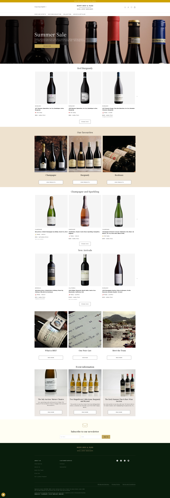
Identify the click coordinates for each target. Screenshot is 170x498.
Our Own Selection (54, 14)
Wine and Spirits (40, 14)
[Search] (125, 7)
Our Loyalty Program (41, 476)
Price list (37, 473)
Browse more (85, 121)
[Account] (128, 7)
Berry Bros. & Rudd (85, 6)
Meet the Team (39, 470)
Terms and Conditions (129, 484)
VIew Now (85, 357)
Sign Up (106, 436)
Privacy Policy (116, 484)
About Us (37, 467)
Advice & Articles (79, 14)
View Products (50, 182)
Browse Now (47, 46)
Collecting (67, 14)
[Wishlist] (131, 7)
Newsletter (63, 467)
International (38, 463)
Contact (62, 463)
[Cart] (134, 7)
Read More (51, 357)
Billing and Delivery (103, 484)
